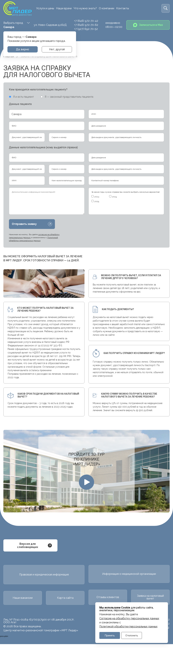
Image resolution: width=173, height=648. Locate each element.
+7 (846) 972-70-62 (86, 24)
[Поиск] (166, 8)
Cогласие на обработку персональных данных (129, 618)
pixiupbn (4, 636)
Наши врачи (64, 8)
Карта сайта (65, 597)
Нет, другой (57, 49)
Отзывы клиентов (107, 597)
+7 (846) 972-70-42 (86, 20)
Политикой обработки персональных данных (128, 626)
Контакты (122, 8)
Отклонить (131, 635)
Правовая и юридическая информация (44, 574)
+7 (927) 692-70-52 (86, 29)
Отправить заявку (24, 224)
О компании (106, 8)
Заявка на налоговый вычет (150, 597)
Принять (110, 635)
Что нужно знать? (85, 8)
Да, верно (22, 49)
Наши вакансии (23, 597)
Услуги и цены (45, 8)
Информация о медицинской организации (129, 573)
